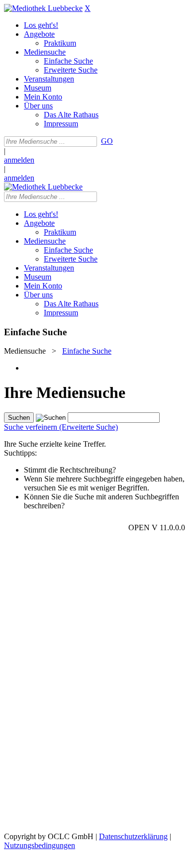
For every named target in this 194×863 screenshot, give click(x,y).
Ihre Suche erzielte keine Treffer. (55, 444)
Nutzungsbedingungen (39, 845)
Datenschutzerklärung (133, 836)
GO (107, 141)
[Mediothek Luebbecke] (43, 8)
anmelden (19, 160)
